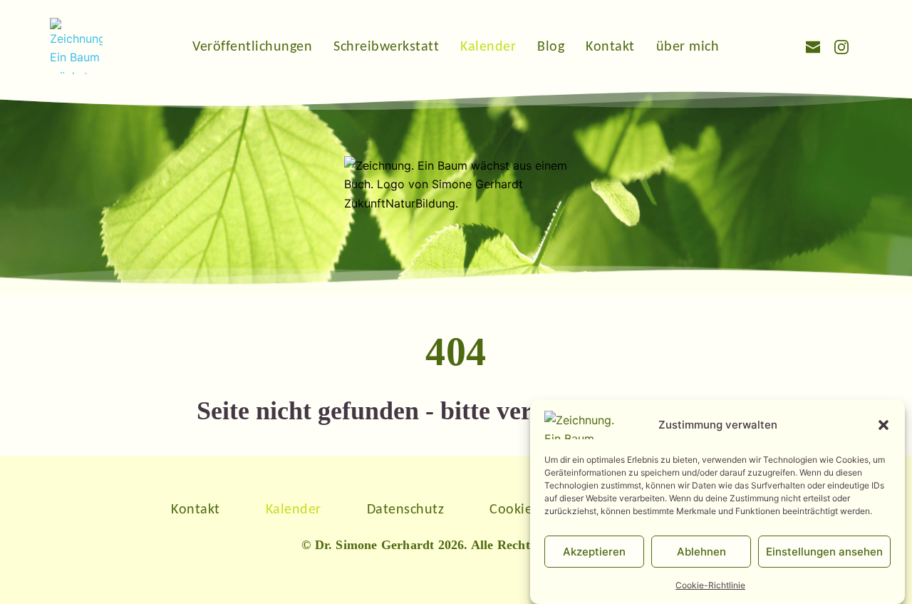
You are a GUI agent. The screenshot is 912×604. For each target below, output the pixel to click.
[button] (883, 425)
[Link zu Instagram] (841, 45)
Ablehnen (701, 551)
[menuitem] (252, 45)
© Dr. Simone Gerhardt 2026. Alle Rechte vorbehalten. (455, 545)
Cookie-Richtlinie (710, 585)
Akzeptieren (594, 551)
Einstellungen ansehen (824, 551)
